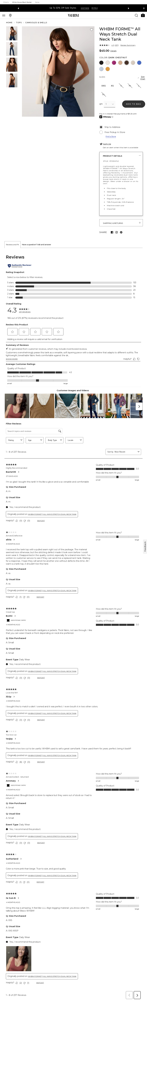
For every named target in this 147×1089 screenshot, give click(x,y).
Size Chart (142, 78)
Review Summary (128, 45)
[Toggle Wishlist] (91, 29)
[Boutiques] (10, 15)
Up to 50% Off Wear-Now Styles (63, 8)
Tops (19, 22)
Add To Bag (133, 104)
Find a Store (111, 136)
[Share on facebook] (112, 232)
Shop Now (88, 8)
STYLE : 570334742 (111, 161)
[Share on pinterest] (121, 232)
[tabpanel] (73, 624)
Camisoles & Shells (36, 22)
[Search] (136, 15)
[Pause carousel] (144, 8)
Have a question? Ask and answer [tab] (36, 244)
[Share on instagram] (116, 232)
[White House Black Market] (73, 15)
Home (9, 22)
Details (113, 51)
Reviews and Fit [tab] (12, 244)
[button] (142, 15)
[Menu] (3, 15)
